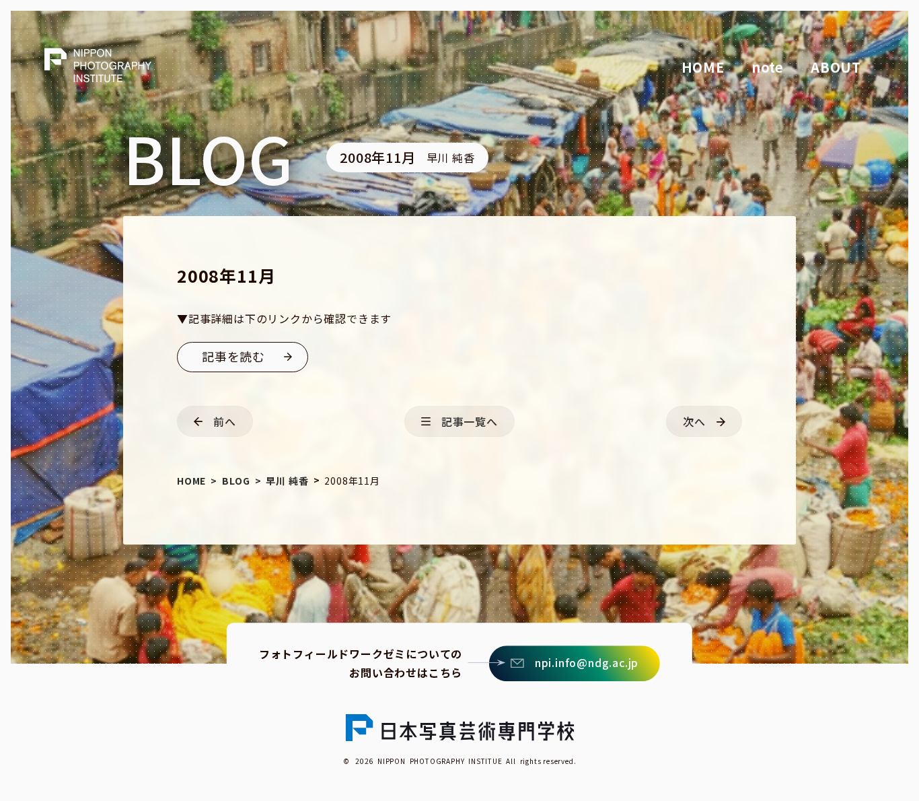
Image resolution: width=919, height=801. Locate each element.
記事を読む (233, 356)
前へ (224, 421)
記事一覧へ (469, 421)
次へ (694, 421)
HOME (703, 67)
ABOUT (836, 67)
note (767, 67)
